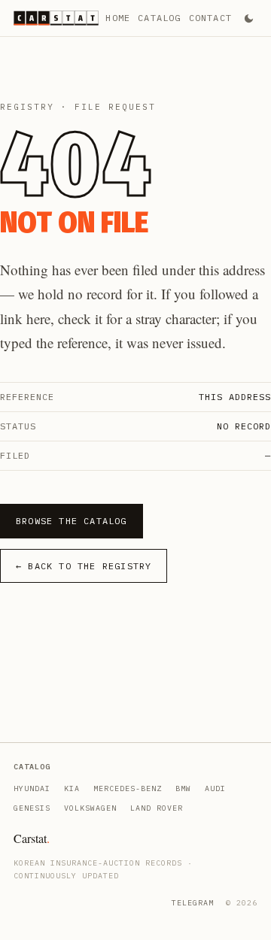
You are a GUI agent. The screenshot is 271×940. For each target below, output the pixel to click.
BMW (183, 788)
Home (117, 17)
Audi (215, 788)
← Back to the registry (83, 566)
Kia (72, 788)
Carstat (32, 838)
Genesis (32, 808)
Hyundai (32, 788)
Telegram (193, 903)
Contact (210, 17)
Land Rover (156, 808)
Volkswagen (90, 808)
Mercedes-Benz (127, 788)
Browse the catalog (71, 520)
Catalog (159, 17)
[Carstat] (56, 18)
